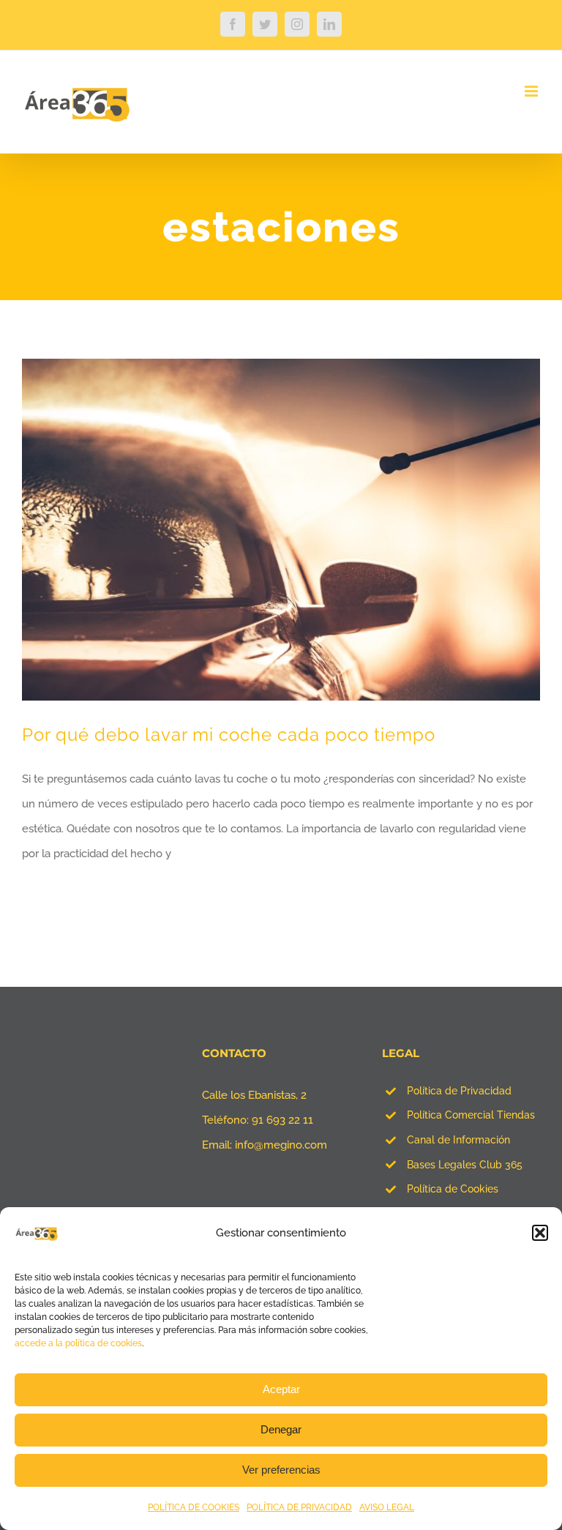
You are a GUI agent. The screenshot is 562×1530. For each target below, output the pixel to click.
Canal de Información (458, 1140)
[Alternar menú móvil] (532, 91)
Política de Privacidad (459, 1091)
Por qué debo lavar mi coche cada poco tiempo (228, 735)
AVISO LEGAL (386, 1507)
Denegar (281, 1429)
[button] (540, 1232)
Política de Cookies (452, 1189)
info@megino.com (281, 1145)
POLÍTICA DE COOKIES (193, 1507)
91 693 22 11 (282, 1120)
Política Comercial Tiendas (471, 1115)
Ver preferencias (281, 1469)
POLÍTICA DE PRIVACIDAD (299, 1507)
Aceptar (281, 1389)
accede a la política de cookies (78, 1343)
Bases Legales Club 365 (464, 1165)
